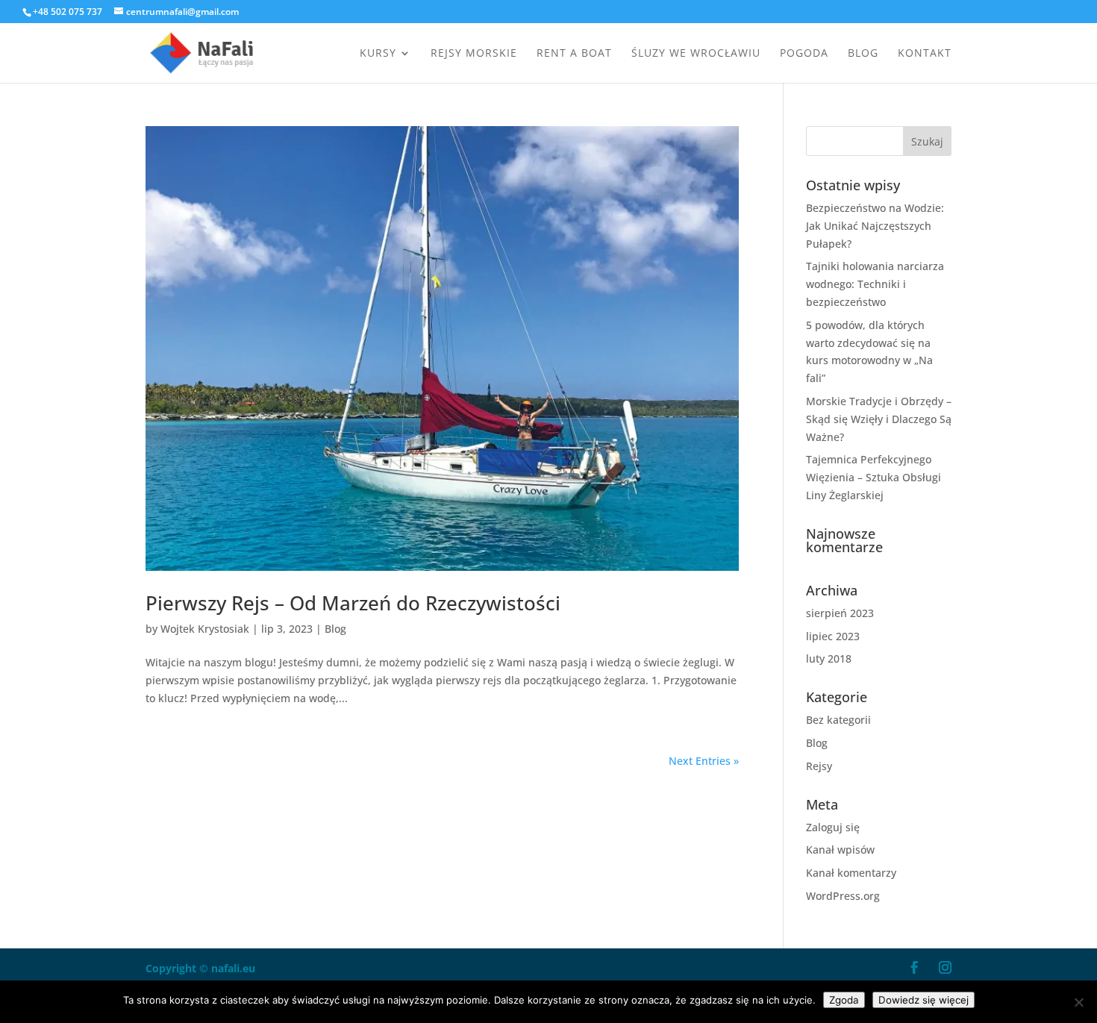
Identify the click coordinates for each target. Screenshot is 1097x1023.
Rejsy (819, 766)
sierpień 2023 (840, 613)
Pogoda (804, 54)
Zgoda (844, 1000)
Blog (863, 54)
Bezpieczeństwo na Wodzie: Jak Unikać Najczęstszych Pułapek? (875, 226)
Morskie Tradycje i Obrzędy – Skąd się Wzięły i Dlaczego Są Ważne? (878, 419)
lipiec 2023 (833, 636)
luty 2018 (828, 658)
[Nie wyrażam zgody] (1078, 1002)
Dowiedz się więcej (923, 1000)
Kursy (378, 54)
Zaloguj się (833, 827)
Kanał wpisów (840, 849)
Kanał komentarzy (851, 873)
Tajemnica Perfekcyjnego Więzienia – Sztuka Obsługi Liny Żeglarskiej (873, 477)
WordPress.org (843, 896)
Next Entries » (704, 761)
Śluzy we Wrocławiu (695, 54)
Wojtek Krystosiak (204, 629)
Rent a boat (574, 54)
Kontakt (924, 54)
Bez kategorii (838, 720)
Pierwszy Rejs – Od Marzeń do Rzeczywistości (353, 602)
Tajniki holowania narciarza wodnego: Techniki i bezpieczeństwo (875, 284)
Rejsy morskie (474, 54)
